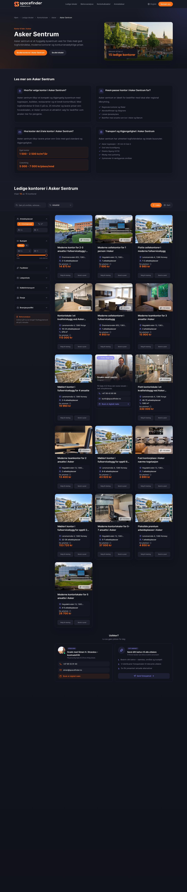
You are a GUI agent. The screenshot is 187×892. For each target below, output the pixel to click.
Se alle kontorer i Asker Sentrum (31, 52)
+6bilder (166, 240)
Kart (168, 205)
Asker (54, 17)
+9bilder (126, 240)
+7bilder (86, 379)
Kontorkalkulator (103, 4)
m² (42, 224)
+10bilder (166, 308)
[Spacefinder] (28, 4)
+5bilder (86, 240)
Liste (158, 205)
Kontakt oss (166, 4)
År (27, 245)
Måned (20, 245)
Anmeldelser (119, 4)
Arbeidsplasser (26, 224)
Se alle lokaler (58, 52)
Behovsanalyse (87, 4)
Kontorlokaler (42, 17)
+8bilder (86, 519)
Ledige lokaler (71, 4)
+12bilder (86, 308)
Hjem (16, 17)
